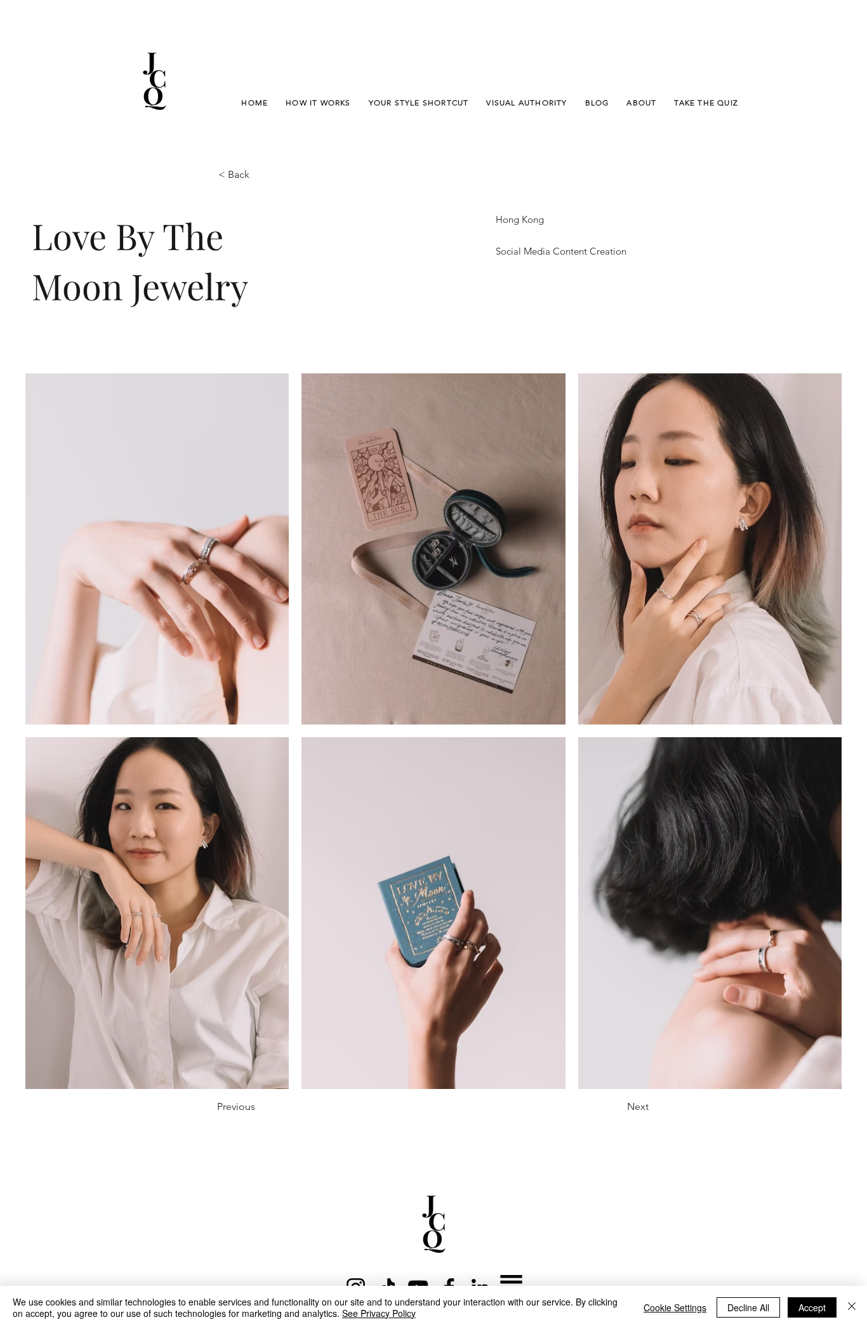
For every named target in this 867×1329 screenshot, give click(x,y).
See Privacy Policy (379, 1313)
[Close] (851, 1307)
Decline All (748, 1307)
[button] (260, 174)
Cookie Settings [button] (675, 1307)
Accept (812, 1307)
